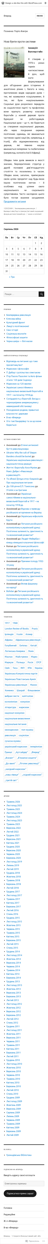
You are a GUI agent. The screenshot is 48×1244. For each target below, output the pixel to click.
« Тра (12, 277)
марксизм (24, 707)
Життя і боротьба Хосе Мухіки (21, 467)
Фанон (33, 685)
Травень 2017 (13, 899)
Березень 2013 (13, 996)
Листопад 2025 (14, 805)
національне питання (15, 724)
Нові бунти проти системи (20, 41)
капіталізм (27, 696)
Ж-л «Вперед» (11, 1221)
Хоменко (9, 690)
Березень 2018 (13, 884)
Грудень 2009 (13, 1097)
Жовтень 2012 (13, 1007)
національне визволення (17, 718)
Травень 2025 (13, 809)
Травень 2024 (13, 816)
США (7, 668)
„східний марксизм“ (32, 774)
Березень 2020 (13, 858)
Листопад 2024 (14, 813)
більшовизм (34, 690)
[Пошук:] (21, 294)
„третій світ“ (11, 780)
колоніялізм (11, 701)
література (10, 707)
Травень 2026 (13, 801)
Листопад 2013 (14, 985)
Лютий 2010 (12, 1090)
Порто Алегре (20, 211)
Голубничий (11, 645)
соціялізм (24, 735)
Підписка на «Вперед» (13, 1169)
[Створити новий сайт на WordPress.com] (24, 3)
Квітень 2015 (12, 936)
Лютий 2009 (12, 1135)
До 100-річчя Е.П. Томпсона (20, 486)
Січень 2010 (12, 1094)
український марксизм (16, 746)
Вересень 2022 (13, 828)
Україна (38, 668)
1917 (7, 623)
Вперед (7, 16)
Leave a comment (34, 214)
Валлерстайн (9, 211)
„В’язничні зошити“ (27, 758)
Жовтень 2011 (13, 1034)
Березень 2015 (13, 940)
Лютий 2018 (12, 888)
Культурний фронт (15, 322)
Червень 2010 (13, 1075)
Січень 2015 (12, 948)
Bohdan (10, 591)
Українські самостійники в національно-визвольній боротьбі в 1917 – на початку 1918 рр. (24, 391)
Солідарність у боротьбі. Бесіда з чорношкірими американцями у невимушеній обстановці (23, 402)
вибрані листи (12, 696)
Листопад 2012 (14, 1004)
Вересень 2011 (13, 1037)
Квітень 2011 (12, 1049)
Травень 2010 (13, 1079)
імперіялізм (36, 746)
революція (10, 735)
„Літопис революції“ (29, 763)
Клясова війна (13, 319)
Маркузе (9, 662)
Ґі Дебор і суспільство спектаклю (23, 372)
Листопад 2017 (14, 895)
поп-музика (27, 730)
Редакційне (9, 1214)
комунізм (25, 701)
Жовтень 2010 (13, 1067)
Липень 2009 (12, 1116)
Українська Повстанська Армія (20, 679)
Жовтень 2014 (13, 959)
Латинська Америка (15, 651)
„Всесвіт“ (9, 758)
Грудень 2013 (13, 981)
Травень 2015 (13, 933)
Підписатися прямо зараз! (20, 1193)
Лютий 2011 (12, 1056)
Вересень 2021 (13, 839)
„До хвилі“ (10, 763)
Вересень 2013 (13, 992)
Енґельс (23, 645)
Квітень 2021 (12, 843)
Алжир (29, 634)
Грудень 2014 (13, 951)
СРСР (38, 662)
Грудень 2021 (13, 835)
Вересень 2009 (13, 1109)
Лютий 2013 (12, 1000)
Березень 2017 (13, 906)
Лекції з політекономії (17, 326)
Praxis (35, 628)
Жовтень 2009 (13, 1105)
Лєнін (31, 651)
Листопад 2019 (14, 861)
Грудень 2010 (13, 1060)
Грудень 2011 (13, 1026)
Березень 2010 (13, 1086)
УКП (23, 668)
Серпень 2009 (13, 1112)
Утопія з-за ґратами (16, 490)
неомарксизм (11, 730)
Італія (20, 634)
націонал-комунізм (14, 713)
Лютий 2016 (12, 910)
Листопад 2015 (14, 921)
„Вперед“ (35, 752)
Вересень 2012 (13, 1011)
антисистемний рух (17, 214)
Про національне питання (19, 482)
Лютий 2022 (12, 831)
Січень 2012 (12, 1022)
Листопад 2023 (14, 820)
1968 (15, 623)
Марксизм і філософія (17, 369)
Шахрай (21, 690)
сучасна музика (13, 741)
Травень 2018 (13, 880)
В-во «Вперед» (13, 417)
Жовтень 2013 (13, 989)
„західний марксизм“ (15, 769)
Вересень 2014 (13, 963)
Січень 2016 (12, 914)
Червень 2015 (13, 929)
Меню (40, 16)
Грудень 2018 (13, 873)
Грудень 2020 (13, 846)
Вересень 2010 (13, 1071)
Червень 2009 (13, 1120)
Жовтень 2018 (13, 876)
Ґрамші (8, 752)
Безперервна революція (25, 208)
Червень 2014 (13, 966)
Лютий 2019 (12, 869)
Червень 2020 (13, 854)
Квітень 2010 (12, 1082)
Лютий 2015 (12, 944)
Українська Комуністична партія (21, 673)
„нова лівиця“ (12, 774)
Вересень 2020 (13, 850)
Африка (9, 640)
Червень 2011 (13, 1041)
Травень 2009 (13, 1124)
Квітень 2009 (12, 1127)
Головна (8, 1208)
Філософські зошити (16, 337)
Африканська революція (28, 640)
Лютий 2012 (12, 1019)
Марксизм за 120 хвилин (18, 384)
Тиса (15, 668)
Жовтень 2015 (13, 925)
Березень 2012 (13, 1015)
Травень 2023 (13, 824)
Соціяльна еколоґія (16, 334)
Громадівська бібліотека (18, 1155)
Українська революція (16, 685)
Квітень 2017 (12, 903)
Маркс (34, 657)
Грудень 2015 (13, 918)
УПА (30, 668)
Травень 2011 (13, 1045)
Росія (30, 662)
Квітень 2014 (12, 974)
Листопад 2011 (14, 1030)
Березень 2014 (13, 978)
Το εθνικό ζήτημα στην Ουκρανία (22, 479)
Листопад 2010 (14, 1064)
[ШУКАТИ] (41, 294)
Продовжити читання (15, 201)
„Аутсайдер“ (21, 752)
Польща (20, 662)
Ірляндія (9, 634)
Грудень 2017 (13, 891)
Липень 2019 (12, 865)
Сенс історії (12, 330)
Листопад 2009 (14, 1101)
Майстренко (22, 657)
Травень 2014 (13, 970)
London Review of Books (17, 628)
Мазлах (9, 657)
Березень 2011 (13, 1052)
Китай (34, 645)
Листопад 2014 (14, 955)
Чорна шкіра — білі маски (19, 341)
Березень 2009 (13, 1131)
